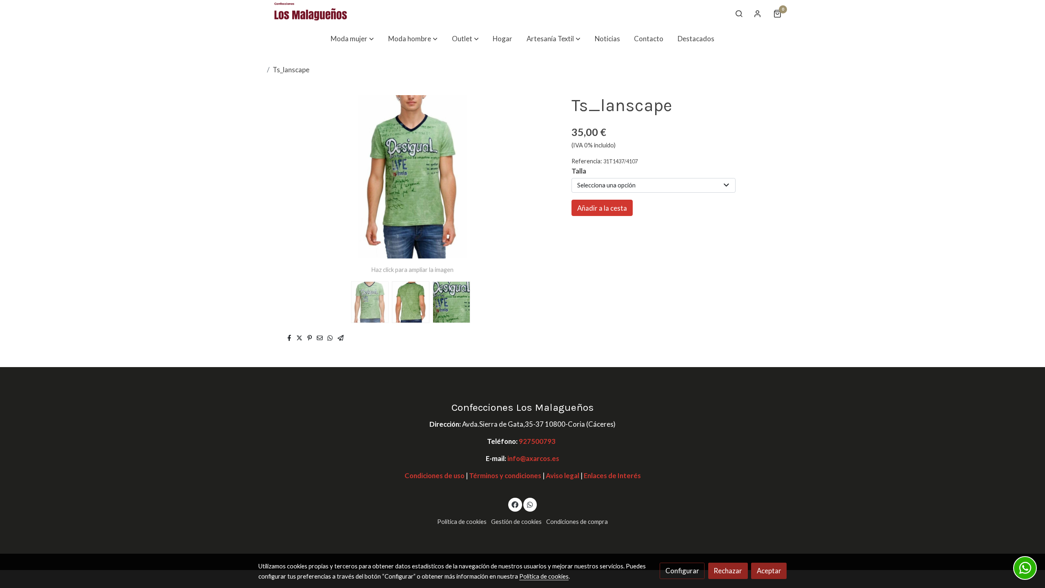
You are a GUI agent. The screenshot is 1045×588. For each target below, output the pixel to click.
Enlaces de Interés (612, 475)
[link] (311, 13)
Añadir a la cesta (602, 208)
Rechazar (728, 570)
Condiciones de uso (435, 475)
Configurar (682, 570)
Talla (578, 171)
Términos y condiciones (505, 475)
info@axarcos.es (533, 458)
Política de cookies (462, 521)
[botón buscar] (738, 13)
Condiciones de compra (577, 521)
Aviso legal (562, 475)
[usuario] (757, 13)
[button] (352, 39)
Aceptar (769, 570)
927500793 (537, 441)
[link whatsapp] (529, 504)
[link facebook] (515, 504)
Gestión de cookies (516, 521)
